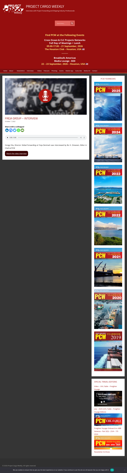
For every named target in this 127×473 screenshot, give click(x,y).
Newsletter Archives (102, 452)
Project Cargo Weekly (45, 6)
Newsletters (21, 71)
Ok (112, 470)
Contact (94, 71)
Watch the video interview (16, 153)
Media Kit (87, 71)
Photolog (54, 71)
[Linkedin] (7, 130)
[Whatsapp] (18, 130)
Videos (39, 71)
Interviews (30, 71)
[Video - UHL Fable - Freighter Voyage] (108, 399)
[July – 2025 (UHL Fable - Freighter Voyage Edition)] (108, 420)
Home (5, 71)
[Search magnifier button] (72, 23)
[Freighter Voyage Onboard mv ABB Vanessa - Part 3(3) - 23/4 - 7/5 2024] (108, 443)
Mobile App (69, 71)
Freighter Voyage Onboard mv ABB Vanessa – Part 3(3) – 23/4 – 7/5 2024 (107, 431)
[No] (125, 470)
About (11, 71)
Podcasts (47, 71)
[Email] (22, 130)
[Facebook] (11, 130)
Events (61, 71)
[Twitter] (14, 130)
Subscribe (78, 71)
